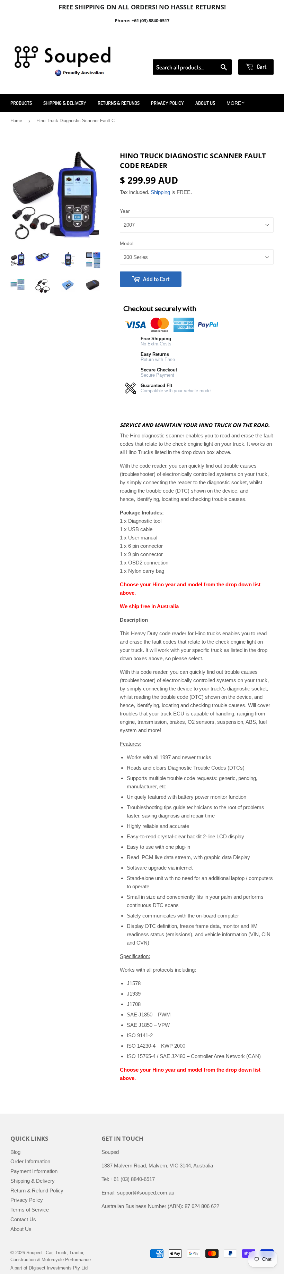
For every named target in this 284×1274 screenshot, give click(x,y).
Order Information (30, 1161)
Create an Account (254, 50)
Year (125, 211)
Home (16, 120)
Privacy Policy (167, 103)
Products (21, 103)
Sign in (216, 50)
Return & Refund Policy (36, 1190)
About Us (205, 103)
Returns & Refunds (119, 103)
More (234, 103)
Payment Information (33, 1171)
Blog (15, 1152)
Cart (261, 66)
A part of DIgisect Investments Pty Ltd (49, 1268)
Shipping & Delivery (64, 103)
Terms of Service (29, 1210)
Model (126, 243)
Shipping (160, 192)
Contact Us (23, 1219)
